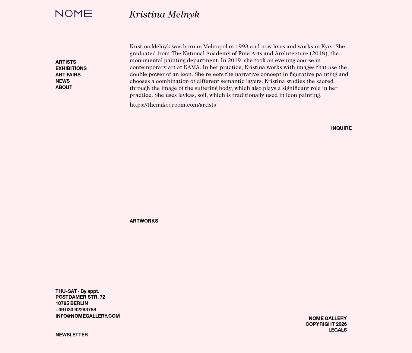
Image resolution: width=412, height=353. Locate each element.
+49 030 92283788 (75, 310)
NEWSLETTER (71, 335)
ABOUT (63, 88)
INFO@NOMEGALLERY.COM (87, 316)
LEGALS (337, 330)
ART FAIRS (68, 75)
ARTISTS (65, 62)
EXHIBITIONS (71, 69)
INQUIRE (341, 129)
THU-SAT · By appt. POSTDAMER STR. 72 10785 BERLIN (80, 298)
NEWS (62, 81)
